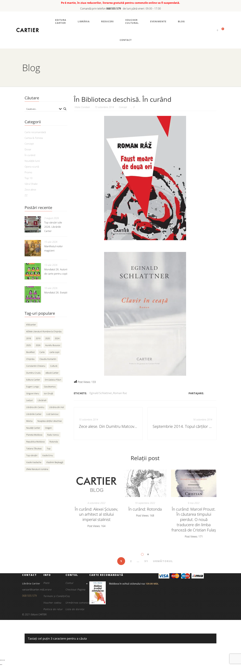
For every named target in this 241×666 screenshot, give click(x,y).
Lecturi (29, 400)
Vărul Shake (31, 183)
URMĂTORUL (163, 561)
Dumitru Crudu (33, 372)
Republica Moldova (35, 441)
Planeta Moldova (34, 434)
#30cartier (31, 324)
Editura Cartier (33, 379)
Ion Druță (48, 393)
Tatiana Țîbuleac (34, 448)
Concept (123, 107)
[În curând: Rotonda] (145, 483)
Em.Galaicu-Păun (53, 379)
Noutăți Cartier (33, 427)
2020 (47, 338)
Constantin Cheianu (35, 365)
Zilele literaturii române (37, 469)
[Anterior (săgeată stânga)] (0, 664)
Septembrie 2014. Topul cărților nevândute (182, 426)
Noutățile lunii (32, 160)
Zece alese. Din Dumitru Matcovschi (108, 426)
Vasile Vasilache (33, 462)
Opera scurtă (32, 166)
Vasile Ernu (47, 455)
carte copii (54, 352)
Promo (28, 172)
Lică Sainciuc (52, 414)
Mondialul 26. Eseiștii (55, 292)
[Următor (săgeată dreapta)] (1, 664)
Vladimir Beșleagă (54, 462)
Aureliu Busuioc (52, 345)
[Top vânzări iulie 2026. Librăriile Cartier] (33, 224)
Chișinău (30, 359)
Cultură (53, 365)
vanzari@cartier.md (32, 589)
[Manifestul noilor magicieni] (33, 248)
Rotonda (54, 441)
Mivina (29, 420)
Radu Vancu (53, 434)
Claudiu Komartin (48, 359)
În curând (30, 155)
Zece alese (30, 189)
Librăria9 (42, 400)
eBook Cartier (52, 372)
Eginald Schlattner (101, 393)
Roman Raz (120, 393)
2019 (38, 338)
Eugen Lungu (32, 386)
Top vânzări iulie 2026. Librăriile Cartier (53, 227)
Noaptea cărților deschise (49, 420)
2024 (57, 338)
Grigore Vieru (32, 393)
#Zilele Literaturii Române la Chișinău (44, 331)
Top (48, 448)
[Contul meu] (211, 30)
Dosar (28, 149)
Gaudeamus (50, 386)
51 (146, 561)
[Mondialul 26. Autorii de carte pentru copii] (33, 271)
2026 (38, 345)
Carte (42, 352)
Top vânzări (31, 455)
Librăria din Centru (35, 407)
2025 (28, 345)
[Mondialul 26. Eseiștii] (33, 294)
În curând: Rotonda (145, 509)
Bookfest (30, 352)
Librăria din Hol (56, 407)
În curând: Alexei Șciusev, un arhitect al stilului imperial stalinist (96, 514)
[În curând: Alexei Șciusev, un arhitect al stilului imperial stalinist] (96, 483)
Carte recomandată (35, 132)
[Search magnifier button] (65, 109)
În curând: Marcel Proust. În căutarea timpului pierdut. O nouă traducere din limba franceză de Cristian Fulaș (193, 519)
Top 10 (28, 178)
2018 (28, 338)
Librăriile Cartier (33, 414)
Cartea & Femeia (34, 137)
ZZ (26, 195)
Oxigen (48, 427)
